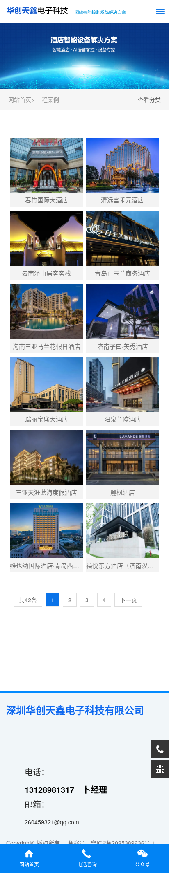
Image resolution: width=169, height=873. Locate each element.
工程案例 (47, 99)
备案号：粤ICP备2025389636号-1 (113, 843)
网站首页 (19, 99)
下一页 (128, 600)
